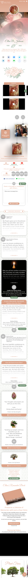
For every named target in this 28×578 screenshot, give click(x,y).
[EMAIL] (8, 60)
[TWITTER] (19, 57)
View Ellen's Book (14, 523)
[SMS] (14, 60)
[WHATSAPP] (24, 57)
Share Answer (23, 328)
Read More (14, 233)
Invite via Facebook (9, 178)
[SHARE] (19, 60)
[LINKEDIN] (3, 60)
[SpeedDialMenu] (24, 574)
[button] (14, 297)
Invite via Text (20, 178)
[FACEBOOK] (8, 57)
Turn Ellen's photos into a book (14, 156)
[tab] (6, 163)
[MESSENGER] (14, 57)
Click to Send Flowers (15, 415)
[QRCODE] (3, 57)
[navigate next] (25, 90)
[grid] (14, 137)
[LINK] (24, 60)
